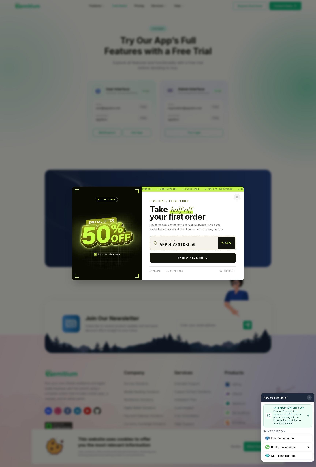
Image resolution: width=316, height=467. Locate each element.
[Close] (237, 197)
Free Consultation (282, 438)
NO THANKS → (228, 271)
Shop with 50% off (190, 257)
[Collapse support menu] (309, 397)
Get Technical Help (283, 455)
